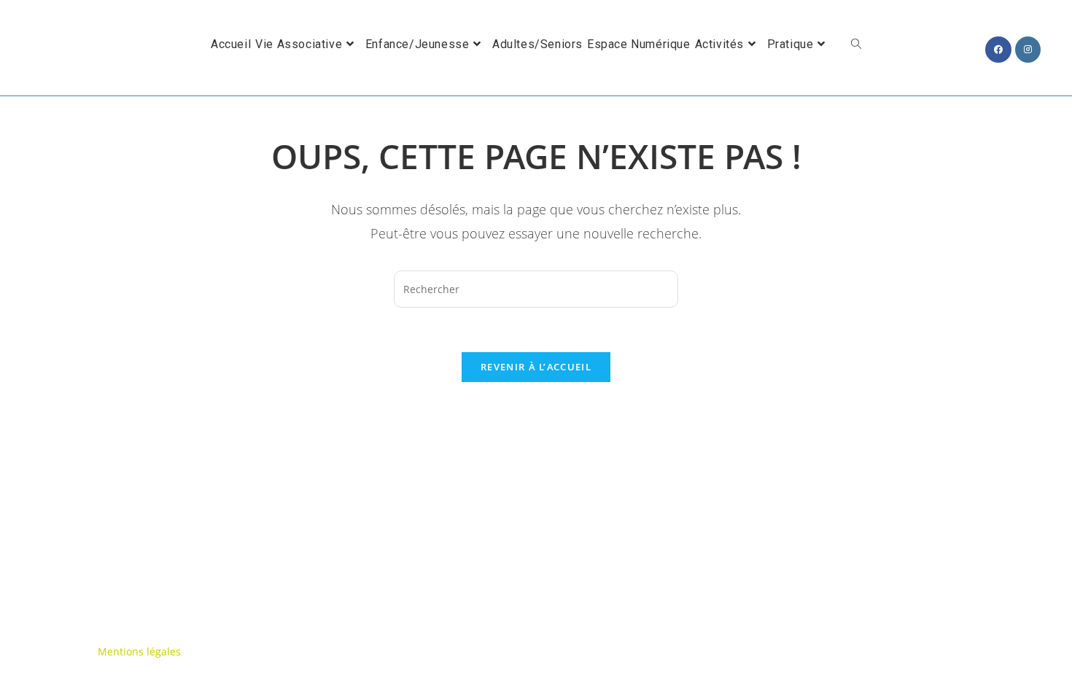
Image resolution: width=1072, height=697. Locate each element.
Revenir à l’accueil (536, 366)
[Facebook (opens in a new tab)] (998, 49)
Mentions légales (139, 651)
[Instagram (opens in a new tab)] (1028, 49)
